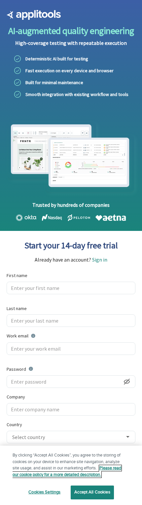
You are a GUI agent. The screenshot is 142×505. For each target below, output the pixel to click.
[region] (71, 475)
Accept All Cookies (92, 492)
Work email (38, 335)
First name (17, 275)
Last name (17, 308)
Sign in (99, 259)
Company (16, 397)
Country (14, 424)
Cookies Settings (44, 492)
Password (33, 368)
